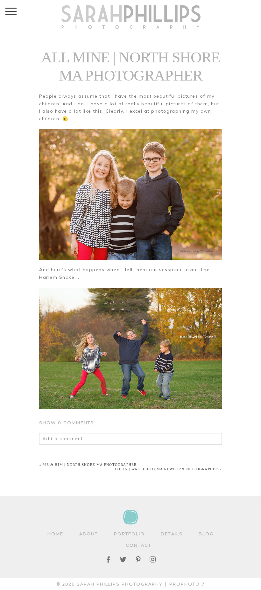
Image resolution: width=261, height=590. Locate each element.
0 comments (66, 422)
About (88, 533)
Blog (206, 533)
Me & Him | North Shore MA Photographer (90, 465)
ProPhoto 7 (187, 583)
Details (172, 533)
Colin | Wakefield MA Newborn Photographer (166, 469)
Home (55, 533)
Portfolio (129, 533)
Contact (138, 545)
